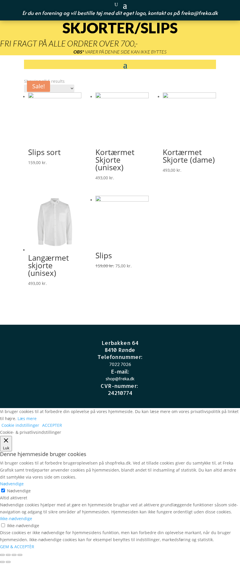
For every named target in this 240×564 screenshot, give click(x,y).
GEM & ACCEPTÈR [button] (17, 546)
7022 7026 (120, 364)
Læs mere (27, 418)
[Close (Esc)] (2, 555)
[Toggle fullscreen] (14, 555)
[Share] (8, 555)
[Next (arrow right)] (8, 562)
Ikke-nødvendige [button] (16, 518)
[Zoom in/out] (20, 555)
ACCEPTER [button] (52, 425)
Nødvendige (19, 491)
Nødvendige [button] (12, 483)
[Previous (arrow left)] (2, 562)
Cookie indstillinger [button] (20, 425)
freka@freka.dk (199, 12)
